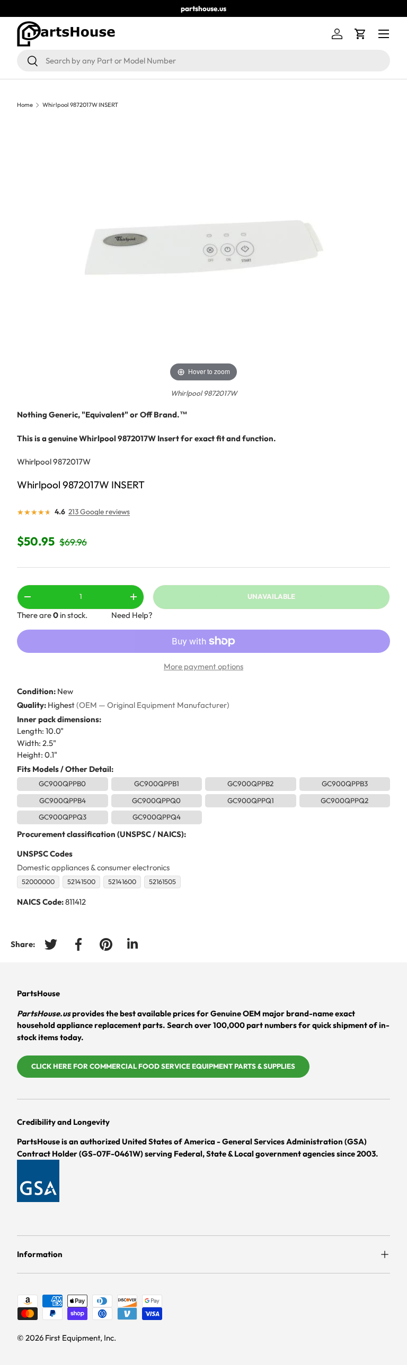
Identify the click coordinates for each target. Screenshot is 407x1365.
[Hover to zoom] (203, 252)
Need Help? (132, 615)
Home (25, 105)
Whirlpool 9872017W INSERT (80, 105)
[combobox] (203, 60)
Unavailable (271, 596)
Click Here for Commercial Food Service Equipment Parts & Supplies (163, 1066)
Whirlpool (34, 462)
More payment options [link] (203, 666)
